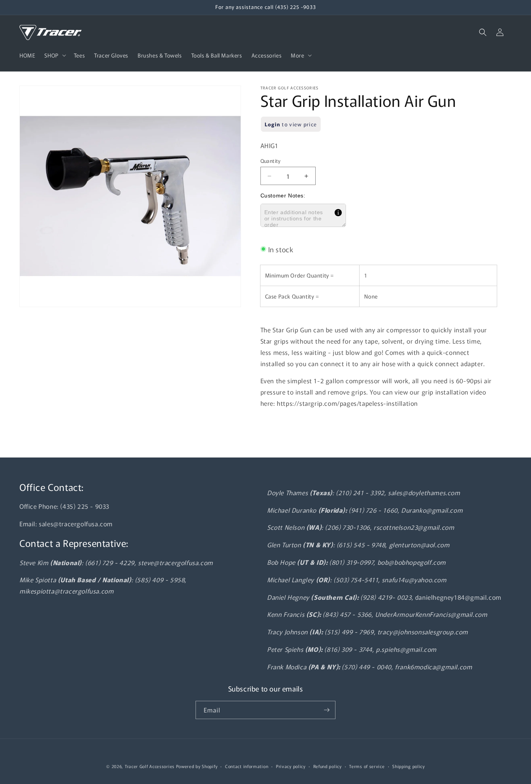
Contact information (246, 766)
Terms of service (366, 766)
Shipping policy (408, 766)
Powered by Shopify (197, 766)
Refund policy (327, 766)
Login (273, 124)
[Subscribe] (326, 710)
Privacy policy (291, 766)
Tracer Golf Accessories (150, 766)
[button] (54, 55)
